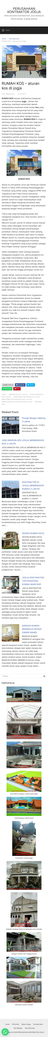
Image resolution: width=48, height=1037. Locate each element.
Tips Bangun (17, 1028)
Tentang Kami (38, 1024)
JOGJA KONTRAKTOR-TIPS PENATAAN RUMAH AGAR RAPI (33, 581)
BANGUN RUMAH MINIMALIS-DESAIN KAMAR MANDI (32, 629)
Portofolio (15, 1024)
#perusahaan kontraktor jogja (17, 402)
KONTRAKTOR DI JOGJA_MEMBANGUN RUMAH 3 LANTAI (33, 485)
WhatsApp (7, 389)
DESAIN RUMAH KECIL (33, 533)
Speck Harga (26, 1024)
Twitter (31, 385)
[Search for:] (24, 676)
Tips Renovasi (14, 39)
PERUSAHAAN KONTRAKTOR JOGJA (24, 10)
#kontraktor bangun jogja (27, 397)
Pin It (17, 389)
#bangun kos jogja (18, 394)
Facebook (20, 385)
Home (4, 39)
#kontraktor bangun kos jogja (17, 399)
